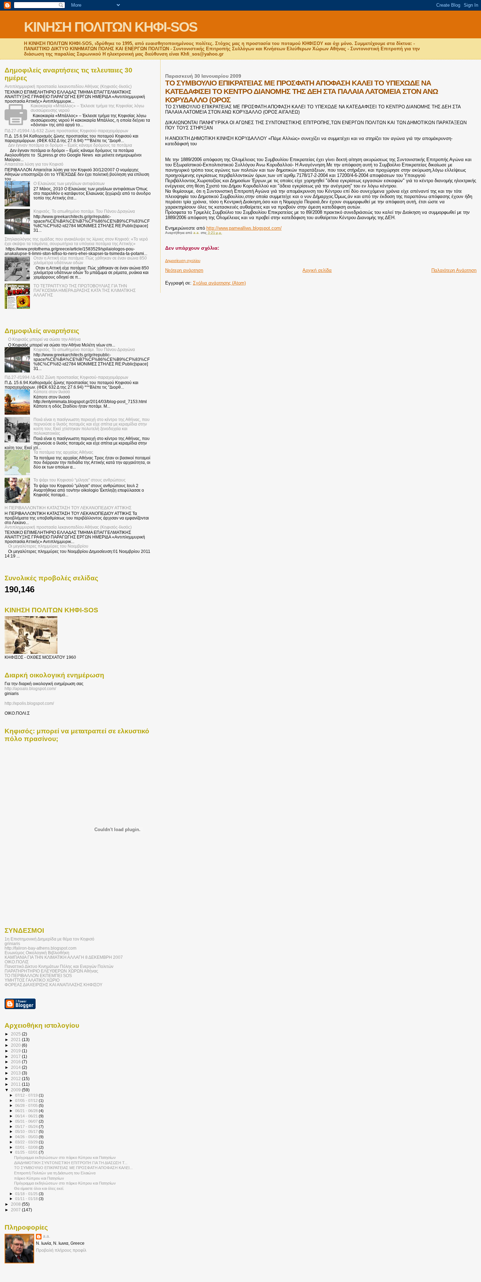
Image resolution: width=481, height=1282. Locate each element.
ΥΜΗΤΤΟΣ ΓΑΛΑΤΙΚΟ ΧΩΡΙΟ (32, 980)
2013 (16, 1073)
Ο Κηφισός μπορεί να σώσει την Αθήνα (44, 339)
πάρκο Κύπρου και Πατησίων (39, 1178)
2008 (16, 1204)
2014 (16, 1067)
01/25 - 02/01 (27, 1152)
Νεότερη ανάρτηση (184, 270)
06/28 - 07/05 (27, 1105)
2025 (16, 1034)
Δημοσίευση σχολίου (182, 261)
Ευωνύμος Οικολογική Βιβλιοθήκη (37, 952)
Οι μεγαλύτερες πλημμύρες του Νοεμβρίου (48, 546)
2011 (16, 1084)
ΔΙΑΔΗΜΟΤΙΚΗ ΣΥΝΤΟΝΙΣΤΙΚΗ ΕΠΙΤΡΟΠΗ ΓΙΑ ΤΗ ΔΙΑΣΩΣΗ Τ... (70, 1163)
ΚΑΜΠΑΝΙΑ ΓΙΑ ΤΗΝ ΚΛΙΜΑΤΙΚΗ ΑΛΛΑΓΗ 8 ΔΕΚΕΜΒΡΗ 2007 (64, 957)
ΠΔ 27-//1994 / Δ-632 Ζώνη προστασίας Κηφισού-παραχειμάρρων (66, 130)
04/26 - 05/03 (27, 1137)
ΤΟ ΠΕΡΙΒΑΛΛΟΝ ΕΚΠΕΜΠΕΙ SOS (38, 975)
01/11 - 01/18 (27, 1199)
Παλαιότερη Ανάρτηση (453, 270)
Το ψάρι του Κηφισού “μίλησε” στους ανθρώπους (79, 480)
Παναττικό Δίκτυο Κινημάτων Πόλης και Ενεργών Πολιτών (59, 966)
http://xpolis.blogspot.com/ (29, 703)
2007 (16, 1209)
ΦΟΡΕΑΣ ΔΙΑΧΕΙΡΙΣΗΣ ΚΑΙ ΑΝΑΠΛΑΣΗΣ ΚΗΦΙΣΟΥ (53, 984)
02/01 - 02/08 (27, 1147)
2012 (16, 1078)
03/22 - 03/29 (27, 1142)
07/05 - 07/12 (27, 1100)
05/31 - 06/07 (27, 1121)
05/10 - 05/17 (27, 1131)
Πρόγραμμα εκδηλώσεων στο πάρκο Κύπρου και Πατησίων (65, 1157)
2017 (16, 1056)
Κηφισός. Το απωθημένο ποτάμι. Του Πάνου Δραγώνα (84, 211)
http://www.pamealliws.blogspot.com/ (244, 228)
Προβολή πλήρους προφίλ (61, 1250)
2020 (16, 1045)
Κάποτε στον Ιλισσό (51, 391)
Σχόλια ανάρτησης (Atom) (219, 283)
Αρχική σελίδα (317, 270)
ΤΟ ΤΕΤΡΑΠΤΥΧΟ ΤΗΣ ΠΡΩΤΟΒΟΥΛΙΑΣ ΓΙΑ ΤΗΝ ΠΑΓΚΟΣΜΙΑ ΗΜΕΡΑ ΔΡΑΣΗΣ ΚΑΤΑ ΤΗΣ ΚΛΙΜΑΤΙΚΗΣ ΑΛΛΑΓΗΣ (84, 290)
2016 (16, 1061)
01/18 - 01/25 (27, 1194)
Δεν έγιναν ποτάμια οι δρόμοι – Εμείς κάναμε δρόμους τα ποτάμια (70, 145)
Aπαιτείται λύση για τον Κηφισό (34, 164)
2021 (16, 1039)
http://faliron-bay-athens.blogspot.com (40, 948)
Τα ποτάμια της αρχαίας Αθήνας (63, 452)
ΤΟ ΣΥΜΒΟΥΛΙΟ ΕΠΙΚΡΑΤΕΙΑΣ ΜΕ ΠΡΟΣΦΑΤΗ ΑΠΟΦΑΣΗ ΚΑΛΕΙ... (73, 1168)
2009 (16, 1090)
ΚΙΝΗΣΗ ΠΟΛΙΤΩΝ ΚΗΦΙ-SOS (110, 26)
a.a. (46, 1236)
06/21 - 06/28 (27, 1111)
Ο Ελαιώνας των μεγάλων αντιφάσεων (69, 183)
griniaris (12, 943)
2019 (16, 1050)
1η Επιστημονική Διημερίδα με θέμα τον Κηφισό (49, 939)
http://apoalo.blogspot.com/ (30, 688)
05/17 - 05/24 (27, 1126)
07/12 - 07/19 (27, 1095)
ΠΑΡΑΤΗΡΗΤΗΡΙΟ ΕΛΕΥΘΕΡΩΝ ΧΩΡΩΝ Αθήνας (51, 971)
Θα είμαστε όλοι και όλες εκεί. (39, 1188)
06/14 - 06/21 (27, 1116)
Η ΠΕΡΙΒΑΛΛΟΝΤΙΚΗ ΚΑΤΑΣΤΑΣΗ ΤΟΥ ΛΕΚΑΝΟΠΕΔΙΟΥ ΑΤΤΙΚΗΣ (68, 507)
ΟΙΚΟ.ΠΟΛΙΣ (17, 961)
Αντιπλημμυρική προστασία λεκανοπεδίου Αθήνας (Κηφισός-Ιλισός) (68, 86)
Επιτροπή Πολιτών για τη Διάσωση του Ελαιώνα (54, 1173)
